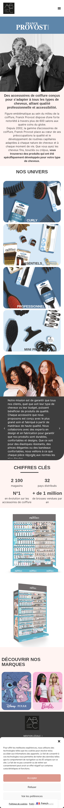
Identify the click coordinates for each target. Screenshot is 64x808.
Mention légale (32, 736)
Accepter (32, 778)
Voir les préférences (32, 796)
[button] (59, 741)
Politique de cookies (18, 804)
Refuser (32, 787)
